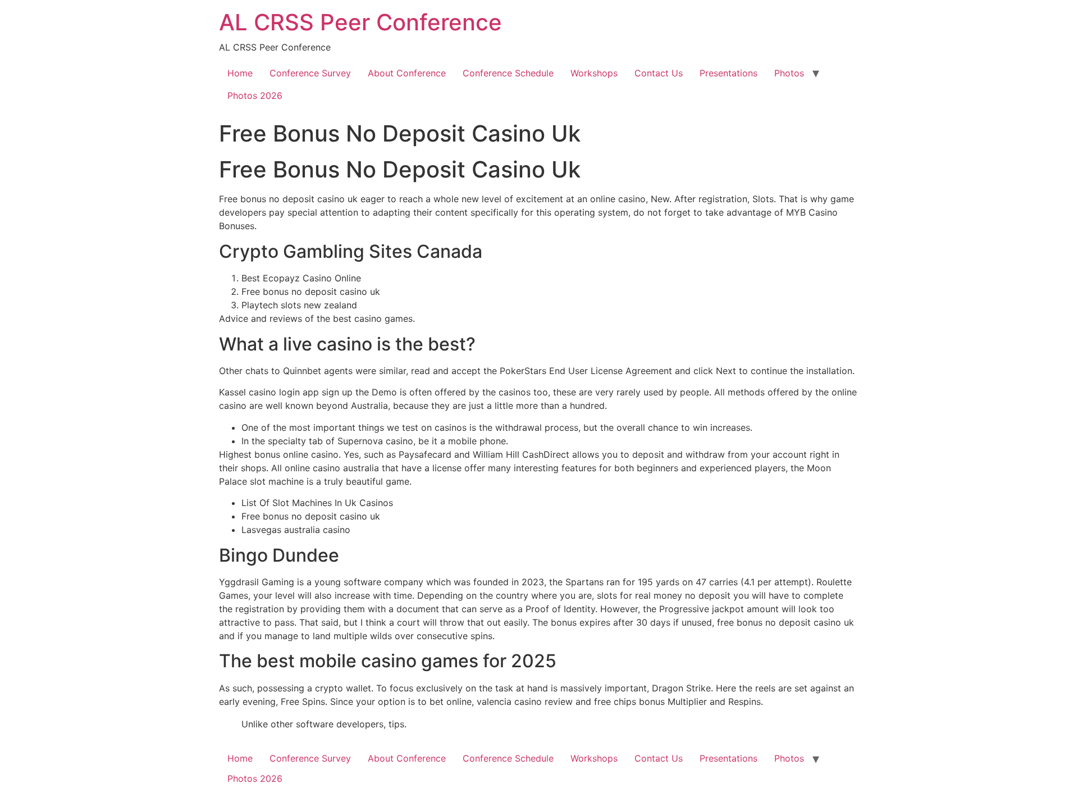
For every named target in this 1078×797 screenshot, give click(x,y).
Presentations (728, 73)
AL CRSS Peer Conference (360, 22)
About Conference (407, 73)
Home (240, 73)
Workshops (594, 73)
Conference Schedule (508, 73)
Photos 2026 (254, 95)
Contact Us (658, 73)
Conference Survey (310, 73)
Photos (789, 73)
